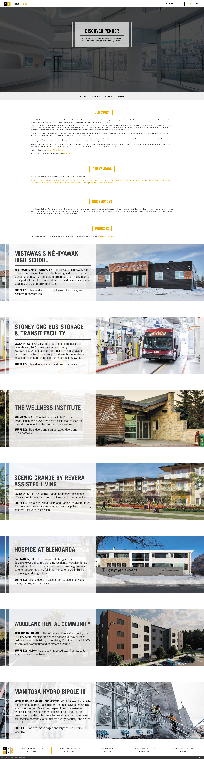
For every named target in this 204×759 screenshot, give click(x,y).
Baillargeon (74, 180)
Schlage (33, 183)
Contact (197, 3)
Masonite (33, 180)
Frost (121, 180)
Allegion (39, 180)
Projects (121, 96)
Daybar (46, 180)
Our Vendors (96, 96)
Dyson (117, 180)
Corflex (138, 180)
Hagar (112, 180)
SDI (83, 183)
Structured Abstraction (20, 757)
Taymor (67, 180)
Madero (163, 180)
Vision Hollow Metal (96, 183)
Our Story (83, 96)
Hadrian (132, 180)
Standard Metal (83, 180)
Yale (38, 183)
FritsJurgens (156, 180)
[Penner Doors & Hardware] (16, 4)
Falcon (168, 180)
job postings (67, 153)
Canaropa (106, 180)
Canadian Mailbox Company (60, 183)
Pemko (49, 183)
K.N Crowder (60, 180)
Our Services (109, 96)
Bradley (126, 180)
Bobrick (148, 180)
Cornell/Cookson (75, 183)
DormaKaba (99, 180)
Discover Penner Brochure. (55, 150)
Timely (87, 183)
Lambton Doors (108, 183)
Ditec (143, 180)
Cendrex (43, 183)
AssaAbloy (52, 180)
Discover (188, 3)
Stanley (92, 180)
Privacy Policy (200, 757)
